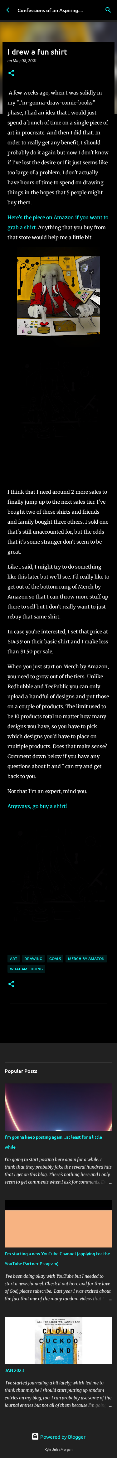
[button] (11, 73)
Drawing (33, 958)
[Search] (108, 9)
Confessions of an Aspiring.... (50, 10)
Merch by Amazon (86, 958)
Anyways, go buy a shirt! (37, 806)
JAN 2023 (14, 1370)
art (13, 958)
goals (55, 958)
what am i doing (26, 968)
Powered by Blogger (62, 1436)
